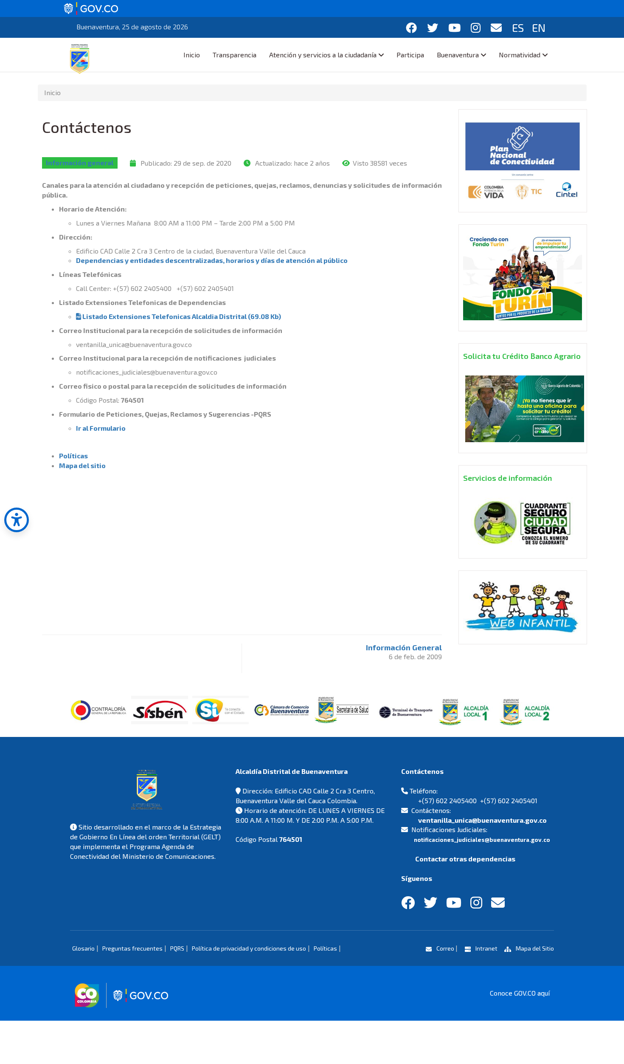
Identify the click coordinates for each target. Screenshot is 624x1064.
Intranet (486, 948)
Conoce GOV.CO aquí (520, 993)
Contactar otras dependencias (464, 859)
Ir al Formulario (101, 428)
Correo (445, 948)
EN (538, 27)
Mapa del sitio (82, 465)
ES (518, 27)
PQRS (177, 948)
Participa (410, 55)
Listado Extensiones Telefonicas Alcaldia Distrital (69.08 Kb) (181, 316)
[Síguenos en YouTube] (454, 27)
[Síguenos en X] (432, 27)
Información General (404, 647)
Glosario (83, 948)
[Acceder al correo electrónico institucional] (496, 27)
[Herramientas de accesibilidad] (16, 520)
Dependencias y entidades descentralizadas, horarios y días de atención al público (212, 260)
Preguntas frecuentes (132, 948)
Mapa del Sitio (534, 948)
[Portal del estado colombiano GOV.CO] (91, 7)
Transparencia (234, 55)
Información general (79, 163)
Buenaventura (458, 55)
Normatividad (519, 55)
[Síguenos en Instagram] (476, 27)
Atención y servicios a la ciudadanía (323, 55)
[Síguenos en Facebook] (411, 27)
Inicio (191, 55)
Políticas (73, 456)
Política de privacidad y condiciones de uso (249, 948)
